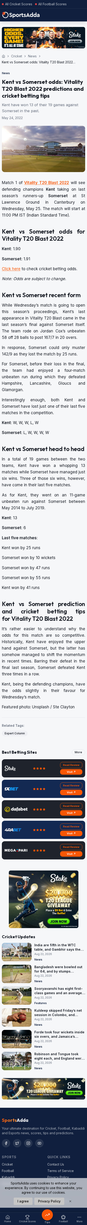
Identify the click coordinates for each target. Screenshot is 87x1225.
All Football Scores (52, 4)
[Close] (70, 1201)
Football (8, 1171)
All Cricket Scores (18, 4)
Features (40, 1003)
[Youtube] (39, 1143)
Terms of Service (60, 1171)
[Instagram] (28, 1143)
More (78, 752)
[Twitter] (17, 1143)
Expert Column (15, 733)
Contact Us (55, 1164)
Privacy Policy (58, 1177)
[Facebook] (6, 1143)
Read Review (71, 765)
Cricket (16, 56)
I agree (23, 1201)
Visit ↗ (71, 772)
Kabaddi (8, 1177)
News (32, 56)
